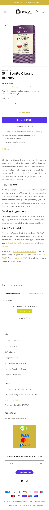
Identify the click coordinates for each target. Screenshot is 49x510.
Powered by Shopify (25, 501)
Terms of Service (12, 341)
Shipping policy (38, 505)
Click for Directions (13, 400)
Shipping (15, 87)
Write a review (24, 311)
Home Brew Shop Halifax (15, 363)
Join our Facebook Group (15, 369)
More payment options (24, 126)
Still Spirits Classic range (24, 251)
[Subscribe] (41, 463)
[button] (5, 12)
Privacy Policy (11, 346)
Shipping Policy (11, 358)
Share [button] (6, 149)
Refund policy (10, 352)
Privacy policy (12, 505)
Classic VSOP (22, 258)
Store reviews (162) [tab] (36, 293)
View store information (15, 142)
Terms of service (25, 505)
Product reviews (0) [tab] (13, 293)
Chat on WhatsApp (13, 375)
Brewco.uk (14, 501)
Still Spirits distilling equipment (20, 243)
